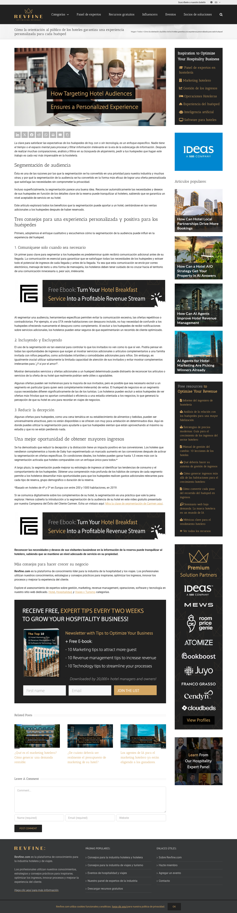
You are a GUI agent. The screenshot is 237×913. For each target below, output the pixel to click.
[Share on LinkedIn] (17, 135)
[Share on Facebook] (32, 135)
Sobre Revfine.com (170, 857)
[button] (221, 14)
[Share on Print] (53, 135)
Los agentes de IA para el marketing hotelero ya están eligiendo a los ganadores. (140, 757)
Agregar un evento (170, 873)
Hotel (52, 592)
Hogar (133, 32)
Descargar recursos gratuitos (105, 888)
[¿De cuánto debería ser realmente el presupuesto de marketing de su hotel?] (90, 726)
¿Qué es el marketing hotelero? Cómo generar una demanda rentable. (35, 757)
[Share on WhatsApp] (46, 135)
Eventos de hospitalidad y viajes (107, 873)
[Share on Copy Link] (67, 135)
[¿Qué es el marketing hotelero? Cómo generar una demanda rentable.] (37, 726)
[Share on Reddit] (39, 135)
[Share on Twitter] (25, 135)
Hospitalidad (64, 592)
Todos (139, 32)
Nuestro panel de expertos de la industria (112, 880)
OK (174, 906)
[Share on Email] (60, 135)
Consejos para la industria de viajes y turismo (115, 865)
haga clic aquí (119, 906)
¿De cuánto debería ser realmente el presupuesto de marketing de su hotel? (86, 757)
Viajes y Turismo (85, 592)
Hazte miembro (168, 865)
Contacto (164, 880)
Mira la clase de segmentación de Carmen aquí (134, 503)
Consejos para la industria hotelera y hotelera (115, 857)
